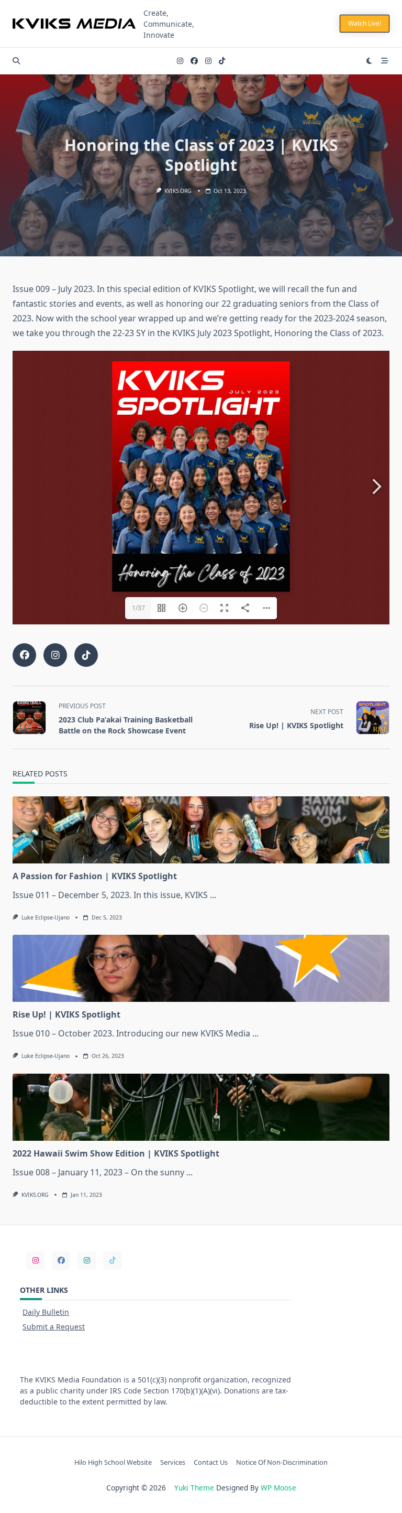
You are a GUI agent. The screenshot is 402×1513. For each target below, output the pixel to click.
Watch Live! (364, 23)
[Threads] (208, 61)
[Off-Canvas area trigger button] (385, 61)
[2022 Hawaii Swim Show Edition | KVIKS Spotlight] (201, 1107)
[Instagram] (180, 61)
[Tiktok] (222, 61)
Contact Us (211, 1462)
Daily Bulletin (46, 1312)
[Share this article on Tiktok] (86, 655)
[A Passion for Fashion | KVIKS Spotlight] (201, 829)
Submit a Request (54, 1327)
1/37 (138, 607)
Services (172, 1462)
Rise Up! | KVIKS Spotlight (66, 1014)
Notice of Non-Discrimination (282, 1462)
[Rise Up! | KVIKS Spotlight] (201, 968)
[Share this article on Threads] (55, 655)
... (213, 895)
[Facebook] (194, 61)
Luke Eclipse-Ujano (45, 917)
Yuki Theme (194, 1488)
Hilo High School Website (113, 1462)
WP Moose (278, 1488)
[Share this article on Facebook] (24, 655)
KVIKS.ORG (178, 190)
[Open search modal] (16, 61)
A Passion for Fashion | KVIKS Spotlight (95, 876)
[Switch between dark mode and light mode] (369, 61)
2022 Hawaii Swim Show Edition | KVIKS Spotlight (116, 1153)
